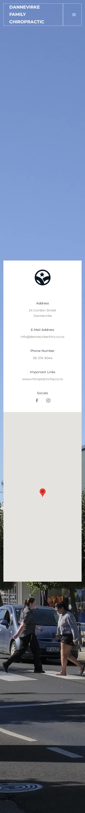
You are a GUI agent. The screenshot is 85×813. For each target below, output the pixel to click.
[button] (74, 14)
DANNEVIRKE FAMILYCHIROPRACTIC (26, 14)
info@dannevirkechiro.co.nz (42, 337)
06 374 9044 (42, 358)
